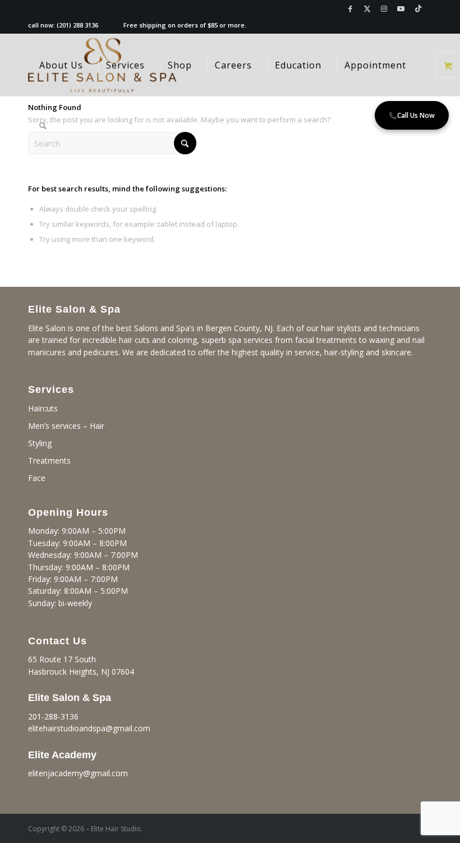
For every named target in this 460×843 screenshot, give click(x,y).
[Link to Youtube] (401, 8)
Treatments (49, 460)
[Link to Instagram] (384, 8)
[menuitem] (61, 65)
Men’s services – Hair (66, 425)
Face (36, 478)
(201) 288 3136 (77, 25)
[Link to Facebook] (350, 8)
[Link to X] (367, 8)
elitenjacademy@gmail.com (78, 773)
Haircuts (43, 408)
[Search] (43, 127)
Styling (40, 443)
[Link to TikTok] (418, 8)
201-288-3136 (53, 716)
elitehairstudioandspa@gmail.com (89, 728)
